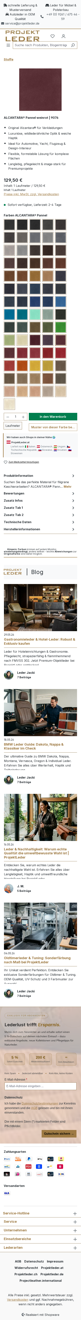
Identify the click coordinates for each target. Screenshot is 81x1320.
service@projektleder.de (22, 23)
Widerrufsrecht (26, 1268)
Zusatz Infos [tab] (13, 500)
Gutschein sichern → (59, 1133)
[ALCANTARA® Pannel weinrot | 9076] (40, 89)
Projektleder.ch (26, 1274)
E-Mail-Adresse (16, 1079)
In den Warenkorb (53, 417)
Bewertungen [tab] (14, 493)
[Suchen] (72, 45)
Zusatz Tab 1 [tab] (13, 508)
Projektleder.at (52, 1268)
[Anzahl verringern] (8, 416)
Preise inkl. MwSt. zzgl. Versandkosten (31, 194)
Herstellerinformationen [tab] (22, 529)
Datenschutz (34, 1261)
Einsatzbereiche (17, 1239)
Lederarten (13, 1247)
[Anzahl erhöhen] (23, 416)
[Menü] (8, 45)
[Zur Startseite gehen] (20, 36)
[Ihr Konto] (63, 36)
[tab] (39, 481)
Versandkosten (17, 1300)
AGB (34, 1108)
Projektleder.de (51, 1274)
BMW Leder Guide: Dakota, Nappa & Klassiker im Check (34, 746)
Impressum (55, 1261)
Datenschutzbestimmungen (40, 1103)
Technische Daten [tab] (17, 522)
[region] (40, 89)
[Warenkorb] (72, 34)
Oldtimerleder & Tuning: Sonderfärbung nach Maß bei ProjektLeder (37, 960)
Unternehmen (15, 1230)
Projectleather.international (41, 1280)
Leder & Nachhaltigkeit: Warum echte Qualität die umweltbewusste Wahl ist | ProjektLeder (36, 853)
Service (10, 1221)
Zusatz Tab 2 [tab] (14, 515)
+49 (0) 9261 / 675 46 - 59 (62, 16)
